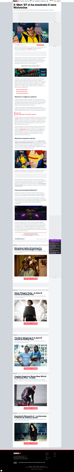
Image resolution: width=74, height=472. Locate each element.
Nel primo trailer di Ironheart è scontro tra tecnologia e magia (28, 249)
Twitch (58, 240)
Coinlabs (43, 462)
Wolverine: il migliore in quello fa (22, 89)
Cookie (55, 456)
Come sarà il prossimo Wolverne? (22, 93)
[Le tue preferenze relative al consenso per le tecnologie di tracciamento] (1, 470)
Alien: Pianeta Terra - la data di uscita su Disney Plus (28, 294)
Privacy (55, 454)
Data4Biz (33, 462)
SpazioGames (26, 462)
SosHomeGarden (37, 462)
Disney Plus (30, 48)
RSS (46, 456)
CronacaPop (30, 462)
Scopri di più (37, 43)
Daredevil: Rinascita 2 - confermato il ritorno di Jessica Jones (30, 417)
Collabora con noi (48, 457)
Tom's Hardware (20, 462)
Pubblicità (47, 454)
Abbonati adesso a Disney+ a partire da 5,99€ (30, 65)
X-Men (17, 118)
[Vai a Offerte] (57, 1)
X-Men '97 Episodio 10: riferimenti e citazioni (26, 114)
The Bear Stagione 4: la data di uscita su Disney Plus (28, 338)
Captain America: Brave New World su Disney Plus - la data (30, 377)
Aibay (41, 462)
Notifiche (47, 459)
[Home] (16, 1)
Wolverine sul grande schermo (21, 91)
